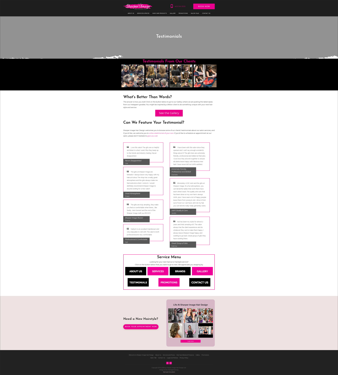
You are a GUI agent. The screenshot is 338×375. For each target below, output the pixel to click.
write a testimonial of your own (161, 133)
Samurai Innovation (169, 372)
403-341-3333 (180, 6)
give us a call (152, 136)
